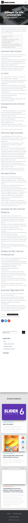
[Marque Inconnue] (8, 2)
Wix (9, 59)
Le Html (5, 37)
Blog (5, 341)
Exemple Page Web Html (9, 47)
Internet (13, 316)
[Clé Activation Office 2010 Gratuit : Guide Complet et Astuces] (14, 443)
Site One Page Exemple (8, 41)
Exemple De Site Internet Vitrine (10, 39)
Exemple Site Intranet (7, 36)
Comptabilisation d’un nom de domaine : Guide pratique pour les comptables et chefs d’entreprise (13, 490)
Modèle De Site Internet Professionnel (12, 45)
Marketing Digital (8, 346)
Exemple (8, 316)
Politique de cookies (14, 516)
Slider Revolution (8, 424)
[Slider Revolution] (14, 411)
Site (16, 316)
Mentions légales (17, 513)
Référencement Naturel (9, 349)
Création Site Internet (12, 314)
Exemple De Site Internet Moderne (11, 44)
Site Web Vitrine (6, 42)
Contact (9, 513)
